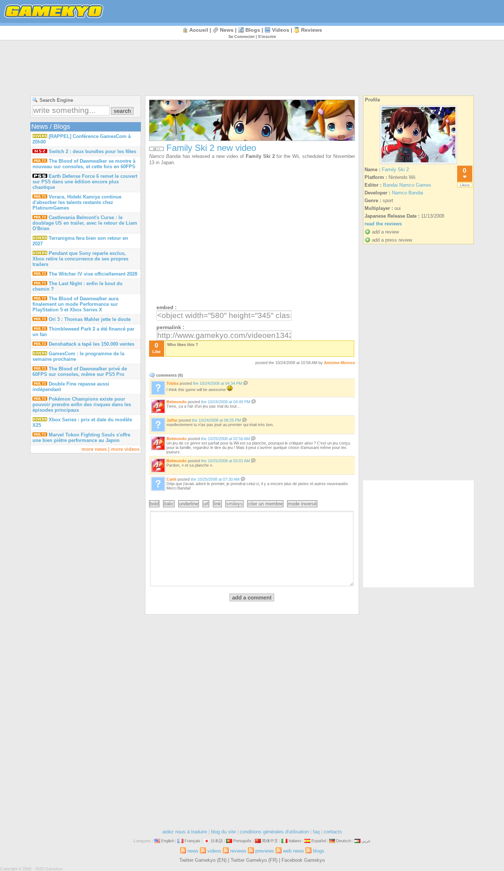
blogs (252, 30)
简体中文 (270, 841)
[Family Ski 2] (418, 164)
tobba (172, 383)
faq (316, 831)
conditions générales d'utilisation (274, 831)
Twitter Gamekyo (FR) (254, 860)
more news (94, 449)
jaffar (171, 420)
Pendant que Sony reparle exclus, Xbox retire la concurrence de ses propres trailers (80, 258)
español (318, 841)
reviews (311, 30)
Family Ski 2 (260, 156)
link (217, 504)
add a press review (392, 240)
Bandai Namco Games (407, 185)
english (167, 841)
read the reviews (383, 224)
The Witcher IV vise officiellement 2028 (93, 274)
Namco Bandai (165, 156)
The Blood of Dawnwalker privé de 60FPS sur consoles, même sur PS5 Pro (79, 371)
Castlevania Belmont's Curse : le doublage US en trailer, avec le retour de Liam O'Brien (84, 223)
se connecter (241, 36)
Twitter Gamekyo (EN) (203, 860)
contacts (333, 831)
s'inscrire (267, 36)
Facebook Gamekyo (303, 860)
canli (171, 479)
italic (169, 504)
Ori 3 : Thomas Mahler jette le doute (90, 319)
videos (280, 30)
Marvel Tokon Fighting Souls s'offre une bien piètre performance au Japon (81, 437)
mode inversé (302, 504)
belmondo (176, 402)
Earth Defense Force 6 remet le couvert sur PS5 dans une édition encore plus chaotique (84, 181)
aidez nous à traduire (184, 831)
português (242, 841)
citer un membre (265, 504)
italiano (295, 841)
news (227, 30)
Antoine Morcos (339, 362)
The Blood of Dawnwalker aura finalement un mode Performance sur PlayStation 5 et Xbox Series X (75, 304)
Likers (465, 185)
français (192, 841)
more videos (125, 449)
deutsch (343, 841)
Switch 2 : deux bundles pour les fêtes (92, 151)
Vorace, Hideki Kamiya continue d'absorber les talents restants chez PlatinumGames (76, 202)
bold (154, 504)
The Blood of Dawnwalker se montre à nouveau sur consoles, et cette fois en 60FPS (83, 163)
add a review (385, 232)
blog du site (223, 831)
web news (293, 851)
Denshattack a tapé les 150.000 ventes (91, 344)
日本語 (217, 841)
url (205, 504)
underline (188, 504)
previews (264, 851)
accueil (198, 30)
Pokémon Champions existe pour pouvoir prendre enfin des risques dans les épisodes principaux (81, 404)
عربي (366, 841)
